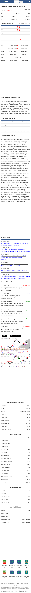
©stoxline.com (4, 583)
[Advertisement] (15, 79)
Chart (11, 583)
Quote (8, 583)
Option (17, 583)
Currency (21, 583)
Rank (14, 583)
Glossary (26, 583)
